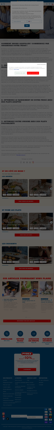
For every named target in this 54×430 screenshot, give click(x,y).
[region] (27, 70)
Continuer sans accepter (41, 64)
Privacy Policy (16, 69)
